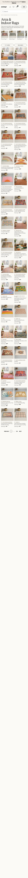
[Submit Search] (3, 11)
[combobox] (14, 11)
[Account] (10, 7)
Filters (8, 45)
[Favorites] (13, 7)
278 (17, 431)
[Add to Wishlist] (3, 49)
